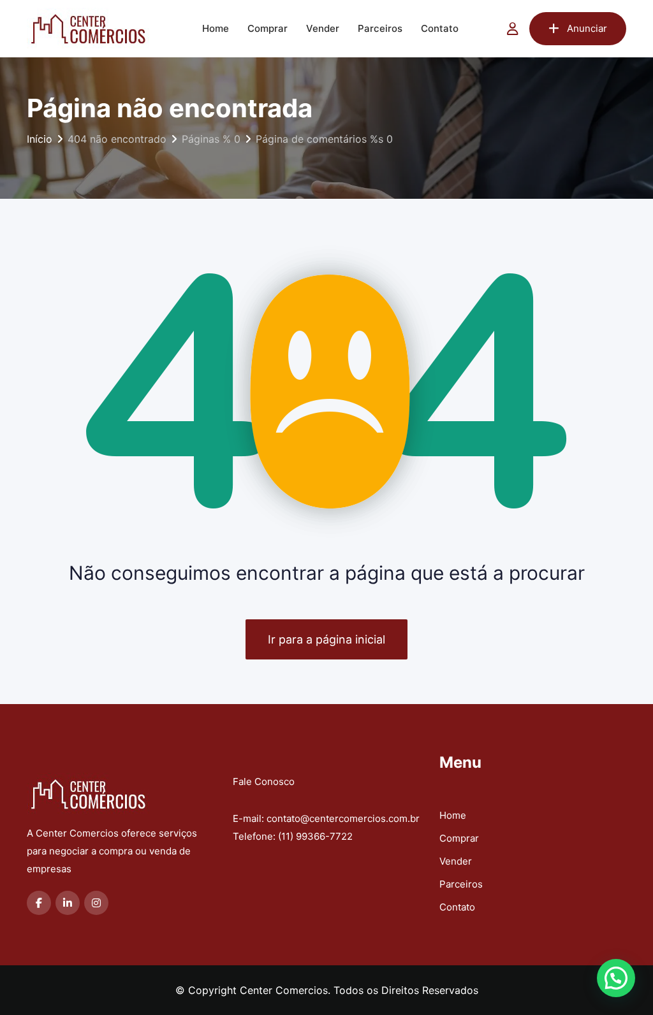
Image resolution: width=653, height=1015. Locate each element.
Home (215, 28)
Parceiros (380, 28)
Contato (440, 28)
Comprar (267, 28)
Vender (322, 28)
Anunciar (587, 28)
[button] (616, 978)
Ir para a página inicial (326, 639)
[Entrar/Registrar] (512, 28)
